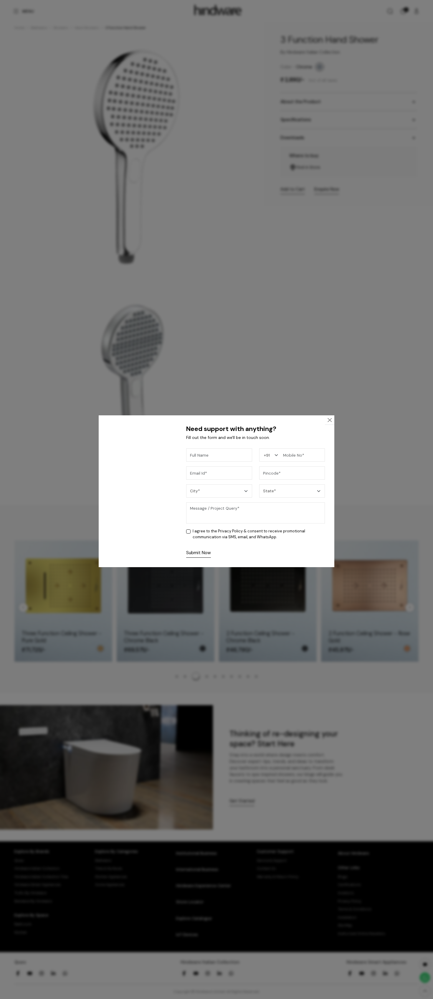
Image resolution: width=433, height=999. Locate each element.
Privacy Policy (230, 531)
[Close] (330, 420)
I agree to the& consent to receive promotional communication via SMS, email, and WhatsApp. (249, 534)
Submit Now (198, 553)
